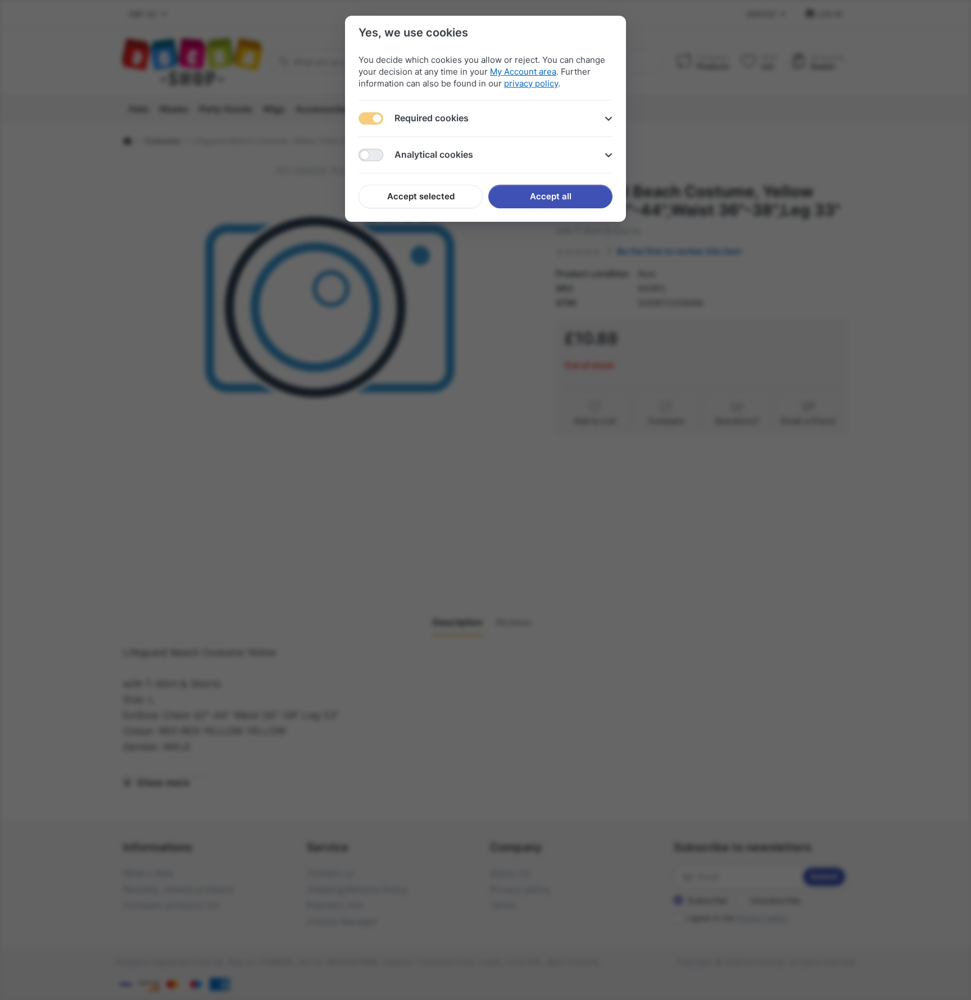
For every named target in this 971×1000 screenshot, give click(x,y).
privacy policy (531, 83)
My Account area (523, 71)
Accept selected (421, 196)
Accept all (550, 196)
